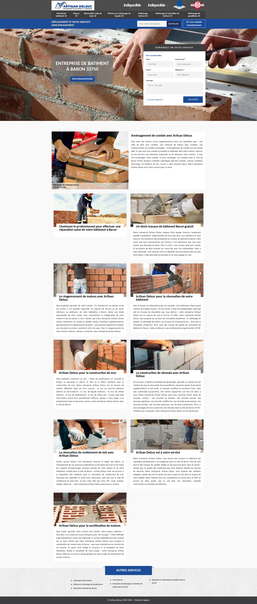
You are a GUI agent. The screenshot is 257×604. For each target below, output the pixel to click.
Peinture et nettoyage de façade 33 (119, 14)
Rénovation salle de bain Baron (85, 588)
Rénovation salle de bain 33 (93, 14)
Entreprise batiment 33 (61, 14)
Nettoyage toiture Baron (82, 581)
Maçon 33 (76, 14)
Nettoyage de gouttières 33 (194, 14)
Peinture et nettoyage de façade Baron (88, 584)
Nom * (148, 59)
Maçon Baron (118, 580)
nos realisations (82, 79)
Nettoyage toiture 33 (143, 14)
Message (149, 81)
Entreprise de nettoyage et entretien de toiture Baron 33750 (127, 585)
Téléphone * (180, 70)
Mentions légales (142, 600)
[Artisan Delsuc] (73, 5)
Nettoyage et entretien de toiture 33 (167, 14)
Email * (149, 70)
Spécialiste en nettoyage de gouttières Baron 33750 (168, 581)
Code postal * (180, 59)
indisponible (132, 5)
